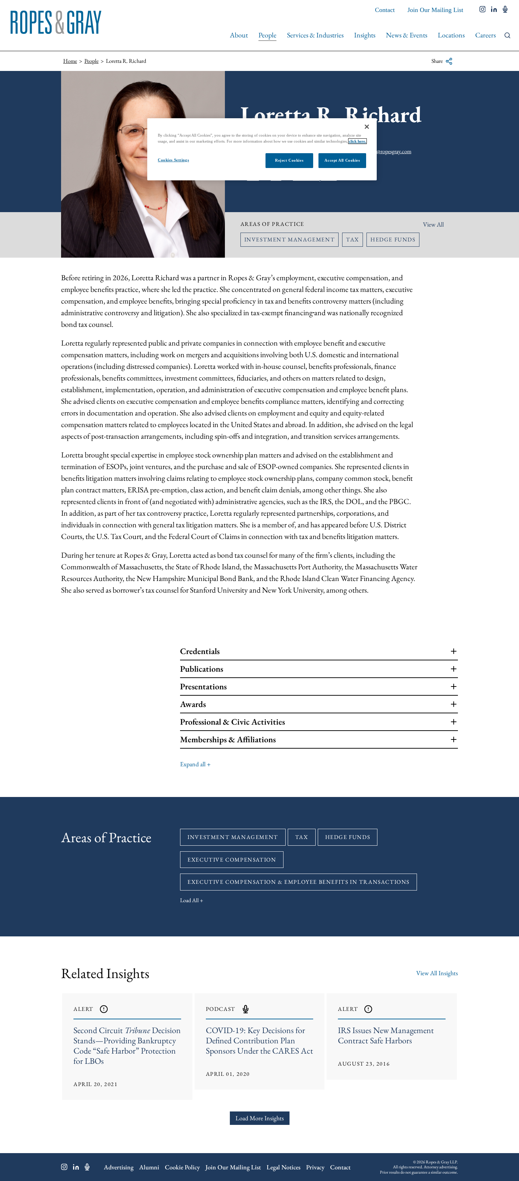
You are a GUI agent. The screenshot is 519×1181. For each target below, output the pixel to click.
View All (433, 224)
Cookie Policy (182, 1167)
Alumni (149, 1167)
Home (70, 61)
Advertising (118, 1167)
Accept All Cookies (342, 160)
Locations (451, 35)
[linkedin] (494, 10)
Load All (189, 900)
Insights (364, 35)
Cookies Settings (173, 160)
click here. (357, 141)
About (239, 35)
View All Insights (437, 973)
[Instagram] (64, 1167)
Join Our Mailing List (435, 9)
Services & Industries (315, 35)
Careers (485, 35)
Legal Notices (283, 1167)
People (267, 35)
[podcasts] (505, 10)
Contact (385, 9)
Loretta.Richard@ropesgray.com (376, 151)
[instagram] (483, 10)
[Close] (367, 126)
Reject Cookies (289, 160)
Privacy (315, 1167)
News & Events (406, 35)
